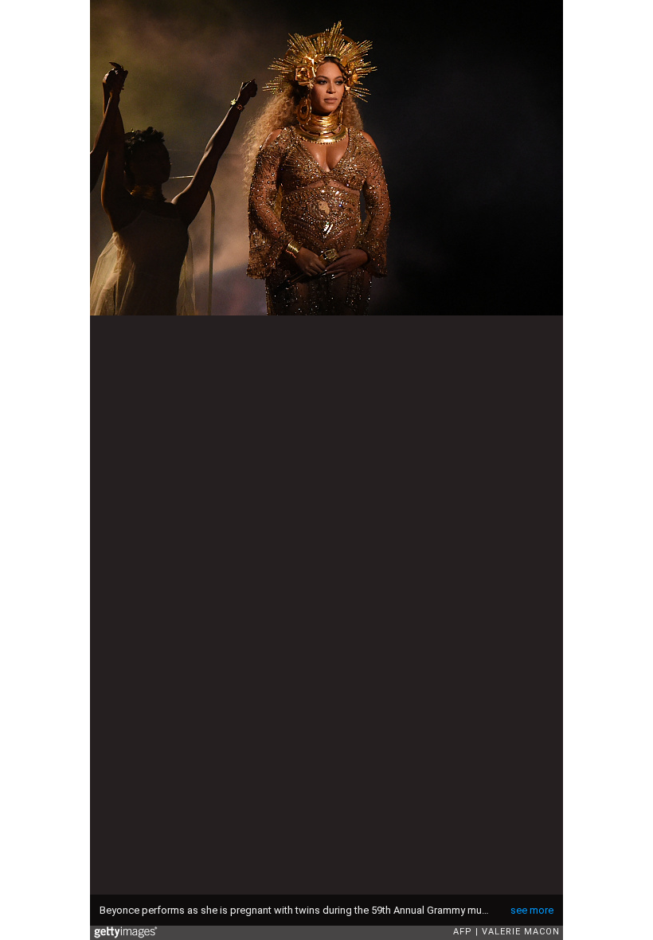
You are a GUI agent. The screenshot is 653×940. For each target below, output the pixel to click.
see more (531, 910)
